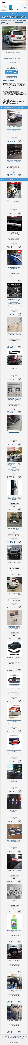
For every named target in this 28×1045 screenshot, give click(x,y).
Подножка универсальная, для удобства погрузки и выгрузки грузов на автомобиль (14, 200)
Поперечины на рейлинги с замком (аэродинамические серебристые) (14, 267)
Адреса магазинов (3, 9)
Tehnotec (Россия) (12, 62)
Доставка (7, 1036)
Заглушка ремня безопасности (14, 870)
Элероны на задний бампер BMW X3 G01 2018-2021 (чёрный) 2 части (14, 367)
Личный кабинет (21, 1038)
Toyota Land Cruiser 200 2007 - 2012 (12, 58)
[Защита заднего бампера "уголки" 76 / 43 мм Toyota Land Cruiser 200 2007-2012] (14, 49)
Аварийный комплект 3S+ (14, 688)
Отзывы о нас (17, 1037)
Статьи (11, 1036)
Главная (2, 1036)
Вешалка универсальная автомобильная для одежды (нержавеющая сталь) (14, 627)
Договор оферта (18, 1036)
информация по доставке (12, 77)
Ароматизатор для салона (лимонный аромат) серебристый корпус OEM (14, 233)
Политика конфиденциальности (10, 1038)
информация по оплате (12, 76)
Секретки (14, 900)
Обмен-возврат (10, 1037)
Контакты (24, 1036)
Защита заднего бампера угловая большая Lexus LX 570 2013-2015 (14, 594)
